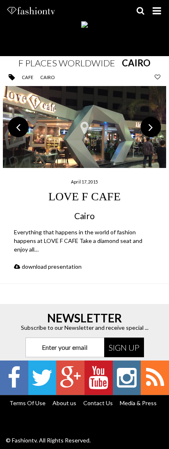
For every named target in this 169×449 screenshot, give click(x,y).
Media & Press (138, 402)
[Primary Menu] (156, 10)
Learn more (85, 175)
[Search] (140, 10)
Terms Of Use (27, 402)
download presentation (52, 266)
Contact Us (98, 402)
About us (64, 402)
